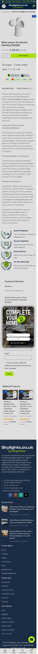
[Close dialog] (4, 308)
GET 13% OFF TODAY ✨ (18, 343)
